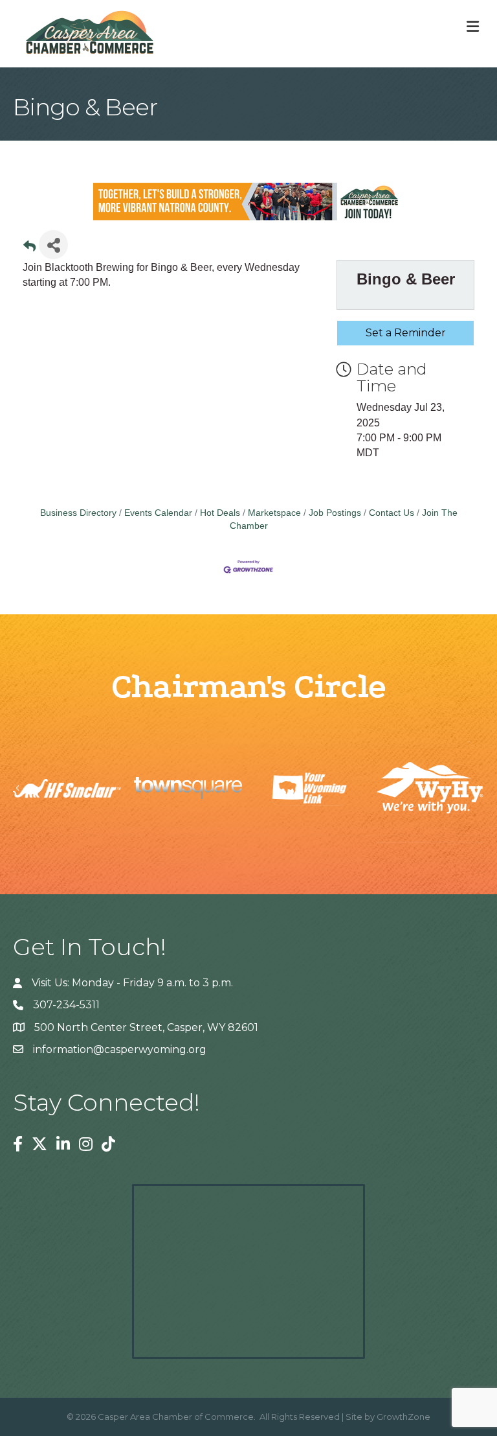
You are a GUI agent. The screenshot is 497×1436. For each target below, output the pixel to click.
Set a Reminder (406, 333)
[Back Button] (29, 248)
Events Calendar (158, 513)
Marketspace (274, 513)
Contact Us (391, 513)
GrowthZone (403, 1416)
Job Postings (335, 513)
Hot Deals (220, 513)
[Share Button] (53, 244)
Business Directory (78, 513)
